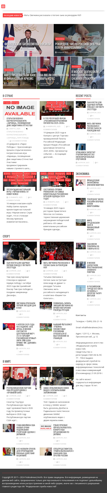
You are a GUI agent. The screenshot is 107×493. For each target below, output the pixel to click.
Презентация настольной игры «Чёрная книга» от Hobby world (19, 191)
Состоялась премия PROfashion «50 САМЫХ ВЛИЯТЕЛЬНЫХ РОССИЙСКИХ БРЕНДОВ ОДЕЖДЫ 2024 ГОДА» (55, 194)
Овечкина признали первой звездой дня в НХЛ (26, 305)
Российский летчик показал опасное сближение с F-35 (50, 15)
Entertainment (17, 174)
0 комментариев (32, 52)
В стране (7, 103)
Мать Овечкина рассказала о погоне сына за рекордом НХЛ (56, 265)
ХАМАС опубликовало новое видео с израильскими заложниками (56, 390)
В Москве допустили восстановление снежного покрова (94, 267)
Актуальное (51, 103)
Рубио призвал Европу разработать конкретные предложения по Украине (62, 430)
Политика (58, 109)
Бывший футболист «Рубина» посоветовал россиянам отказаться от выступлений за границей (62, 331)
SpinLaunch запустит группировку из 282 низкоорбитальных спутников (85, 156)
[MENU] (3, 6)
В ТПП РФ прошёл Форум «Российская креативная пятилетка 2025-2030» (55, 120)
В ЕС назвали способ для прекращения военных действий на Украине (26, 452)
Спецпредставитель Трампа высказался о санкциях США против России (63, 452)
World (20, 177)
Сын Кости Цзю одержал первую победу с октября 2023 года (18, 265)
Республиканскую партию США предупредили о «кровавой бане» (19, 390)
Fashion (27, 174)
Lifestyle (51, 174)
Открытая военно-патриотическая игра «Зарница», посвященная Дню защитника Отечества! (19, 122)
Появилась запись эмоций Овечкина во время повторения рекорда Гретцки (63, 307)
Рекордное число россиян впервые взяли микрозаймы (95, 203)
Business (7, 174)
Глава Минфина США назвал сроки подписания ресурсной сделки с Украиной (25, 430)
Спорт (6, 243)
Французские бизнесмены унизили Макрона (95, 182)
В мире (60, 103)
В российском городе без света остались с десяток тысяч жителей (95, 291)
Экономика (9, 39)
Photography (12, 177)
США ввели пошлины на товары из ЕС (93, 246)
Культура (15, 103)
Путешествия (23, 183)
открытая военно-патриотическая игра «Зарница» (16, 135)
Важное (20, 180)
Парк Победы (23, 138)
